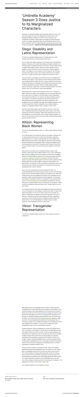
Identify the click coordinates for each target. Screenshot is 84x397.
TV (28, 378)
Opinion (25, 378)
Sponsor (77, 3)
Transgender (52, 378)
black (44, 378)
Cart (40, 3)
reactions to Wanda (28, 158)
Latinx (18, 378)
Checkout (44, 3)
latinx (47, 378)
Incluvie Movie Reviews (11, 3)
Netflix (47, 365)
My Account (67, 3)
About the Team (33, 3)
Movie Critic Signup (58, 3)
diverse (14, 378)
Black (6, 378)
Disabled (10, 378)
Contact (50, 3)
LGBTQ (21, 378)
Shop (72, 3)
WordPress (76, 393)
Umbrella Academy (59, 378)
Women (31, 378)
